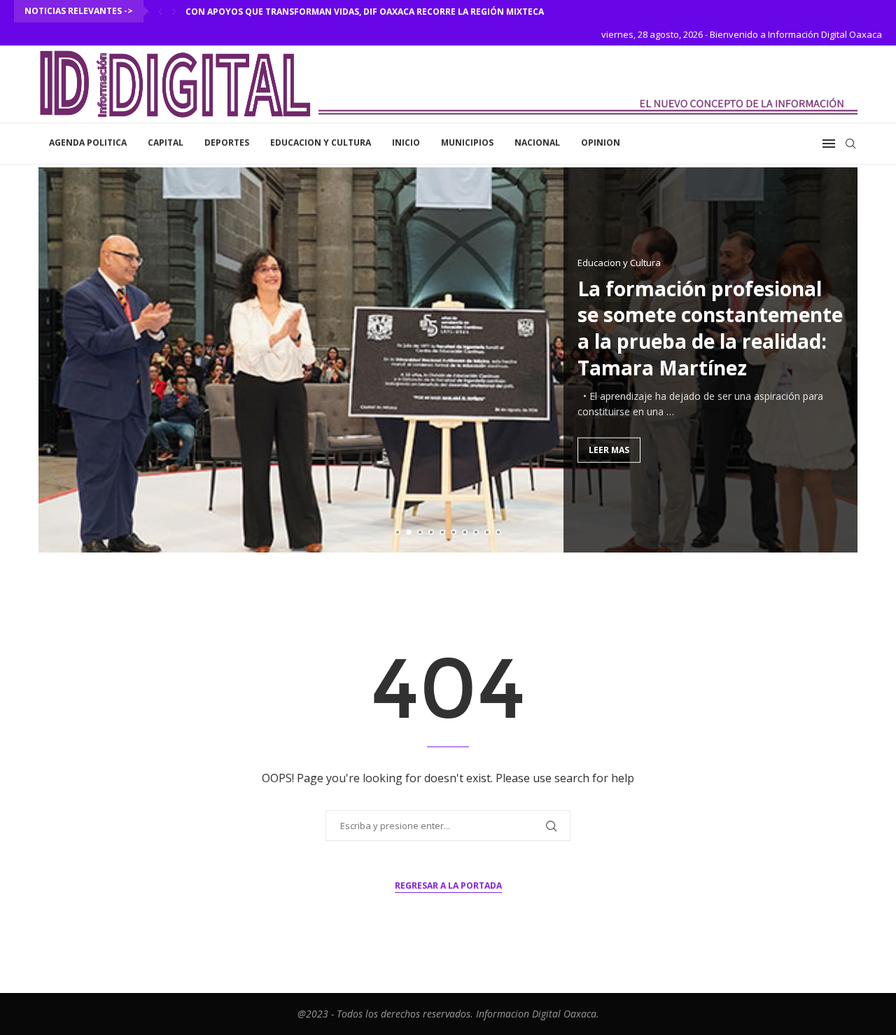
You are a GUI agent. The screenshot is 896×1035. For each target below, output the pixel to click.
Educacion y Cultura (320, 142)
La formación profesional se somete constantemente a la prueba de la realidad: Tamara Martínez (710, 327)
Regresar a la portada (448, 885)
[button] (160, 11)
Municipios (467, 142)
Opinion (600, 142)
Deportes (226, 142)
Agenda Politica (88, 142)
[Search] (851, 143)
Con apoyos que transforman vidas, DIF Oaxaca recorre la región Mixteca (365, 12)
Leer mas (609, 449)
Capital (165, 142)
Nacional (537, 142)
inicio (406, 142)
